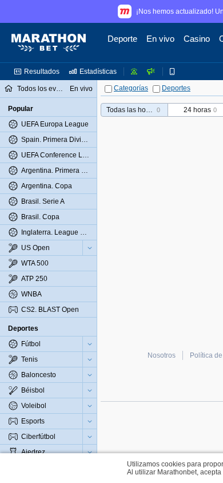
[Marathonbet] (48, 43)
